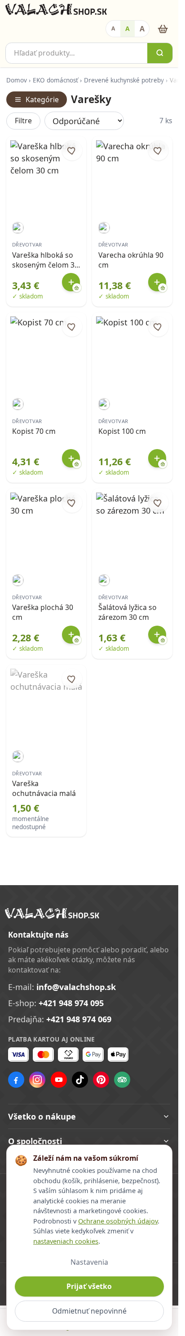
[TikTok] (80, 1080)
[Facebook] (16, 1080)
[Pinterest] (101, 1080)
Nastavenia (89, 1262)
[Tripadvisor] (122, 1080)
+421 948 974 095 (71, 1003)
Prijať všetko (89, 1286)
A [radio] (113, 28)
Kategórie (42, 99)
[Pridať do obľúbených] (72, 150)
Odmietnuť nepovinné (89, 1311)
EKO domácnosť (55, 80)
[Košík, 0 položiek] (163, 29)
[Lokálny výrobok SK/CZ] (17, 227)
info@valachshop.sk (76, 986)
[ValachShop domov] (56, 9)
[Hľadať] (159, 53)
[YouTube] (59, 1080)
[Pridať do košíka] (71, 282)
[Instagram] (37, 1080)
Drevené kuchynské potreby (124, 80)
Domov (16, 80)
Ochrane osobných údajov (118, 1220)
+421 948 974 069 (78, 1019)
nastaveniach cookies (65, 1241)
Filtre (23, 120)
